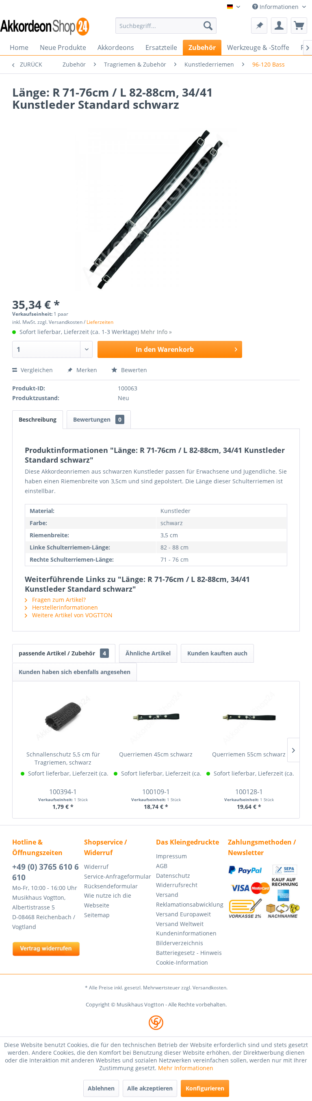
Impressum (171, 856)
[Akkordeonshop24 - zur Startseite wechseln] (44, 26)
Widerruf (96, 866)
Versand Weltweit (180, 924)
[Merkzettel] (259, 25)
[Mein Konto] (279, 25)
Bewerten (133, 370)
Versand (167, 894)
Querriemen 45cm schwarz (156, 754)
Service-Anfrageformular (117, 876)
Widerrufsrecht (176, 885)
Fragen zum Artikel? (58, 599)
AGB (161, 866)
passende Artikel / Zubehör (62, 653)
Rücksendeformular (111, 886)
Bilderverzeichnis (179, 943)
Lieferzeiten (100, 322)
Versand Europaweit (183, 914)
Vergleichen (36, 370)
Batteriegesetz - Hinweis (189, 953)
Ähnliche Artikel (148, 653)
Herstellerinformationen (64, 607)
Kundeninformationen (186, 933)
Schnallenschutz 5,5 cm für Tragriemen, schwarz (63, 758)
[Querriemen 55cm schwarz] (248, 717)
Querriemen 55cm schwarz (249, 754)
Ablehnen (101, 1088)
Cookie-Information (182, 962)
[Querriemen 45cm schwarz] (156, 717)
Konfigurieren (205, 1088)
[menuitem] (166, 25)
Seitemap (97, 915)
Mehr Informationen (185, 1068)
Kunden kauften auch (217, 653)
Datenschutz (173, 875)
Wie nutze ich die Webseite (107, 900)
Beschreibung (37, 419)
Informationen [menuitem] (279, 7)
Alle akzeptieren (150, 1088)
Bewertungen (97, 419)
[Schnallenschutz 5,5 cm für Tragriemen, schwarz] (63, 717)
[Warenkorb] (299, 25)
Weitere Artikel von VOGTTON (71, 615)
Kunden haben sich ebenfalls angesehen (74, 672)
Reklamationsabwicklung (189, 904)
